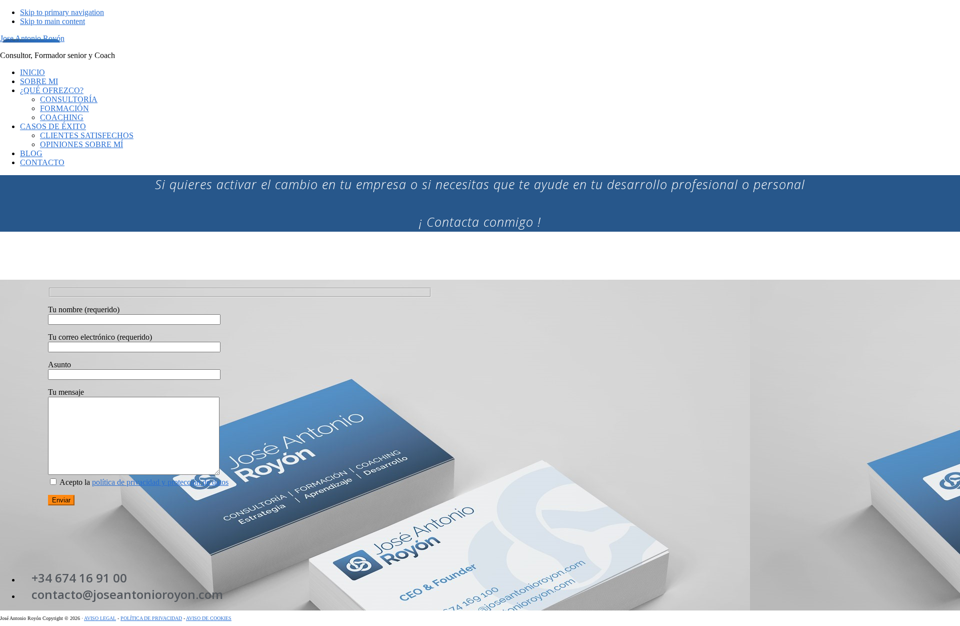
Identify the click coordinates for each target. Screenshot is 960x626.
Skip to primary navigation (62, 12)
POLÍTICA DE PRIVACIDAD (151, 618)
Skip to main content (52, 21)
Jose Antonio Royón (32, 38)
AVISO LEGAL (100, 618)
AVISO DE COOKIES (209, 618)
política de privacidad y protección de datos (160, 482)
